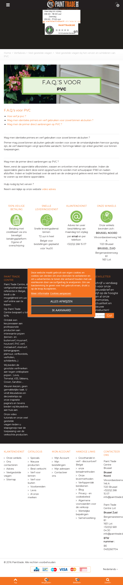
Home (7, 53)
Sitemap (11, 479)
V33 (16, 378)
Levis (16, 375)
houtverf (8, 343)
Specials (34, 458)
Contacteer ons (59, 474)
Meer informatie (40, 293)
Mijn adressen (62, 468)
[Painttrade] (62, 4)
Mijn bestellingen (59, 463)
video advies (49, 189)
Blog (81, 489)
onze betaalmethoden (85, 470)
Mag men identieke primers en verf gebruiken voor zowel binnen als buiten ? (50, 120)
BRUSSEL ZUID (106, 248)
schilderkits (10, 360)
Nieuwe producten (34, 463)
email (75, 236)
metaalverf (10, 347)
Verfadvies (19, 53)
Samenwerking (86, 518)
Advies (10, 468)
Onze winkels (13, 458)
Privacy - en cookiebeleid (84, 495)
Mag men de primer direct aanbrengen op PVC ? (35, 124)
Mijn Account (61, 458)
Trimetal (8, 378)
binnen (8, 337)
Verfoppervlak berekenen (85, 484)
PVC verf (19, 343)
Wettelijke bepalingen (83, 512)
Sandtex (16, 381)
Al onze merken (33, 496)
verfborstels (20, 353)
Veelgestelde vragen (12, 474)
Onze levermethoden (84, 477)
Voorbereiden (37, 486)
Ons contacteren (11, 463)
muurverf (21, 340)
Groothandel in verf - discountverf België (86, 461)
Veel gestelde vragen (40, 53)
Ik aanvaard (61, 310)
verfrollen (9, 357)
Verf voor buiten (34, 481)
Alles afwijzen (61, 301)
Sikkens (23, 378)
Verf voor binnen (34, 474)
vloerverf (22, 347)
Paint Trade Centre (14, 284)
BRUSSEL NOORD (106, 233)
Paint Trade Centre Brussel (110, 465)
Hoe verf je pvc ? (16, 116)
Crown (7, 381)
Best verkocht (38, 468)
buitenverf (9, 340)
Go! (109, 315)
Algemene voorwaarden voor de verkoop (86, 504)
